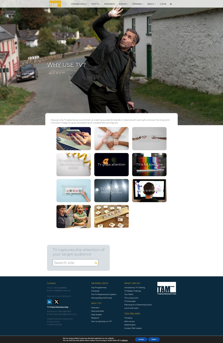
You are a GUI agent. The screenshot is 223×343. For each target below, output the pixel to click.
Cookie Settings (54, 324)
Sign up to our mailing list (59, 296)
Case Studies (96, 315)
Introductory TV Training (134, 288)
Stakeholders (129, 325)
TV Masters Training (132, 291)
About (151, 4)
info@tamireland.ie (62, 290)
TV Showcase (130, 301)
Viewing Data (78, 4)
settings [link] (125, 340)
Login (163, 4)
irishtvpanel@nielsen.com (65, 314)
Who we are (129, 321)
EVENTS (123, 4)
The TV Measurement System (103, 294)
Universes (95, 291)
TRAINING (137, 4)
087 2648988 (60, 288)
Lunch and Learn (131, 308)
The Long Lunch (131, 298)
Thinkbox (128, 318)
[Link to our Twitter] (56, 301)
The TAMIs (128, 294)
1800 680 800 (64, 311)
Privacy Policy (53, 322)
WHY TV (95, 4)
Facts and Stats (97, 311)
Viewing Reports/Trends (101, 298)
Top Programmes (98, 288)
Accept (141, 339)
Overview (95, 308)
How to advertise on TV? (101, 321)
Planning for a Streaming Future (138, 305)
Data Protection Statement (60, 319)
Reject (154, 339)
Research (109, 4)
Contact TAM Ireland (133, 328)
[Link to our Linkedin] (49, 301)
